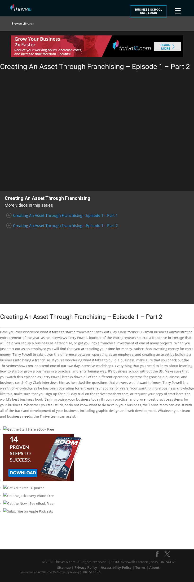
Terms (140, 567)
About (154, 567)
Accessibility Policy (116, 567)
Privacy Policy (86, 567)
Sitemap (64, 567)
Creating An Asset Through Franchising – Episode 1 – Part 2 (65, 225)
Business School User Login (148, 11)
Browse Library (22, 23)
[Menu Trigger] (177, 10)
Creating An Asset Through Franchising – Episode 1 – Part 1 (65, 215)
